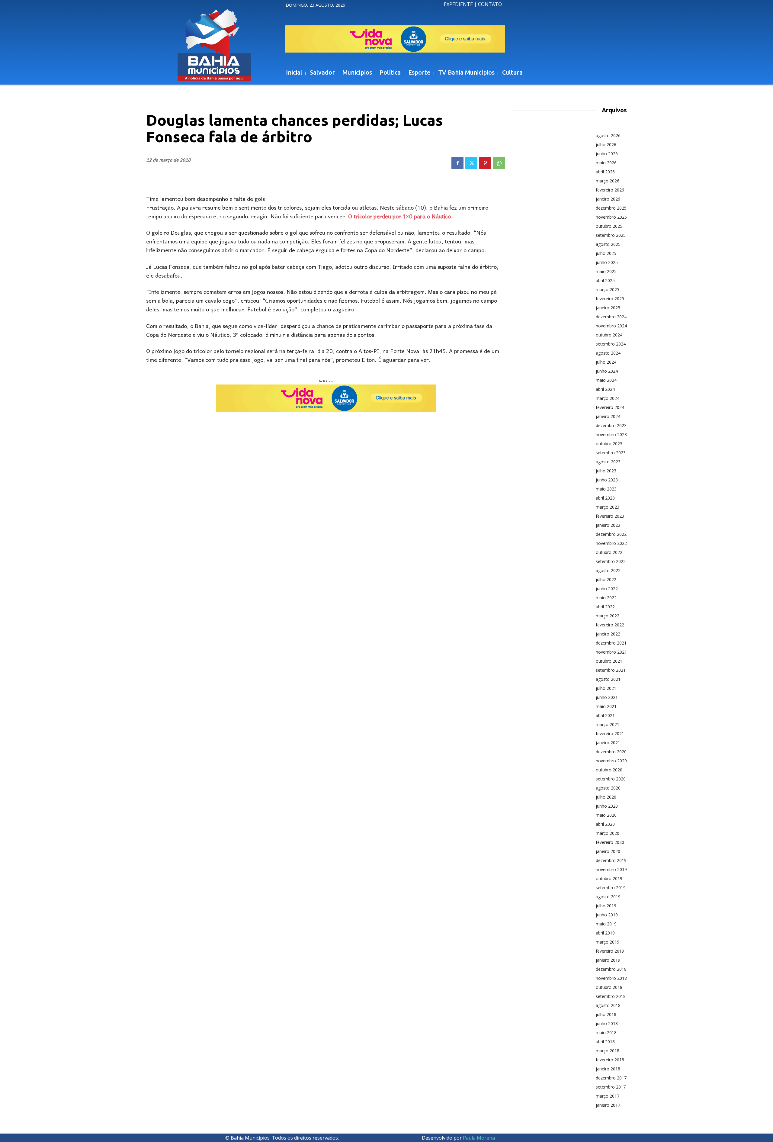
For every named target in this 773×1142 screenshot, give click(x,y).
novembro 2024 (611, 326)
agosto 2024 (608, 353)
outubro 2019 (609, 878)
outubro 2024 (609, 335)
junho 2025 (607, 262)
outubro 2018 (609, 987)
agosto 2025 (608, 244)
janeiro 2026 (608, 199)
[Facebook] (457, 163)
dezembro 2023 (611, 425)
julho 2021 (606, 688)
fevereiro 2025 (610, 298)
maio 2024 (606, 380)
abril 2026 (605, 172)
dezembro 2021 (611, 643)
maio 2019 (606, 924)
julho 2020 (606, 797)
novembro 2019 (611, 869)
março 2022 (607, 616)
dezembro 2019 (611, 860)
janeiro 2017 (608, 1105)
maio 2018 (606, 1032)
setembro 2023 (611, 452)
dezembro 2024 (611, 317)
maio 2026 (606, 163)
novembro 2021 (611, 652)
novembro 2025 (611, 217)
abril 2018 (605, 1041)
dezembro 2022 (611, 534)
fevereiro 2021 (610, 733)
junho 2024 (607, 371)
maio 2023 (606, 489)
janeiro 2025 (608, 307)
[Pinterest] (485, 163)
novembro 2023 (611, 434)
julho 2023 (606, 471)
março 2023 (607, 507)
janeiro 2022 (608, 634)
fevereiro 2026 (610, 190)
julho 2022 (606, 579)
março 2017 (607, 1096)
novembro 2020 (611, 761)
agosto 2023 (608, 462)
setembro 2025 (611, 235)
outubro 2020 (609, 770)
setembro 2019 (611, 887)
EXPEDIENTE (458, 4)
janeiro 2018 (608, 1069)
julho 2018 (606, 1014)
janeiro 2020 (608, 851)
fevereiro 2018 (610, 1060)
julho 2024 (606, 362)
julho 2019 (606, 906)
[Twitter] (471, 163)
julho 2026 (606, 144)
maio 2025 (606, 271)
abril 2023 (605, 498)
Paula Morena (479, 1137)
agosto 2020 (608, 788)
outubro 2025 (609, 226)
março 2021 (607, 724)
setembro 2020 (611, 779)
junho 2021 (607, 697)
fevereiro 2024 (610, 407)
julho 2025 (606, 253)
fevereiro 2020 (610, 842)
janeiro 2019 (608, 960)
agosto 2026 (608, 135)
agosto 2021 (608, 679)
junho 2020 (607, 806)
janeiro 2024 (608, 416)
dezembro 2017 (611, 1078)
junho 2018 (607, 1023)
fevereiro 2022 (610, 625)
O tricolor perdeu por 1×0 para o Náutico (399, 217)
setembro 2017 (611, 1087)
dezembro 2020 (611, 751)
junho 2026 (607, 153)
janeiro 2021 (608, 742)
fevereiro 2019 (610, 951)
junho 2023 (607, 480)
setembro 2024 (611, 344)
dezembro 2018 (611, 969)
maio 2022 (606, 597)
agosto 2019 (608, 896)
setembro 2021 (611, 670)
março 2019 (607, 942)
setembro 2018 (611, 996)
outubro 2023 (609, 443)
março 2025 (607, 289)
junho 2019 (607, 915)
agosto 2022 (608, 570)
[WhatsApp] (499, 163)
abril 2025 (605, 280)
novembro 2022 (611, 543)
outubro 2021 (609, 661)
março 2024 (607, 398)
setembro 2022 (611, 561)
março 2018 (607, 1051)
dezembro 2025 (611, 208)
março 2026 (607, 181)
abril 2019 (605, 933)
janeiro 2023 (608, 525)
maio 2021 (606, 706)
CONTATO (490, 4)
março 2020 (607, 833)
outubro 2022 (609, 552)
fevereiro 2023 (610, 516)
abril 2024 (605, 389)
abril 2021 (605, 715)
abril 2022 (605, 607)
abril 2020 (605, 824)
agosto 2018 (608, 1005)
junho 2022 (607, 588)
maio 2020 (606, 815)
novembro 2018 (611, 978)
